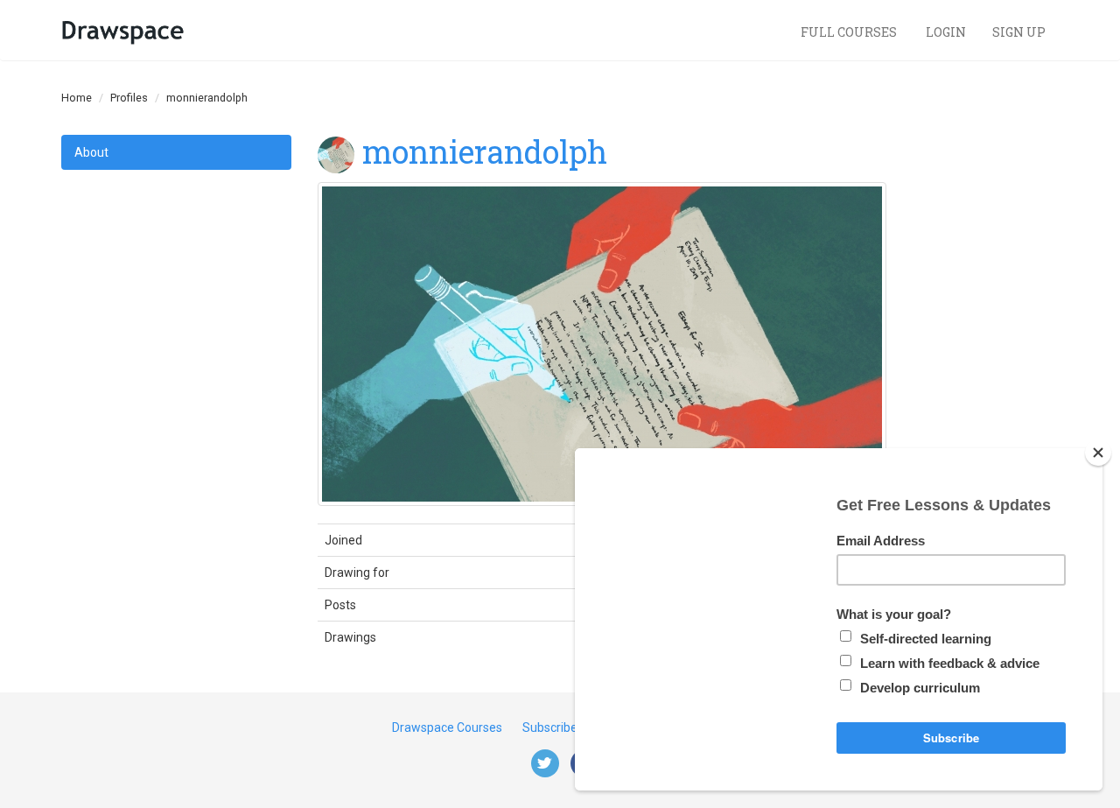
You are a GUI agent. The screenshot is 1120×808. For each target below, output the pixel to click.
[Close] (1098, 452)
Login (946, 32)
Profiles (129, 97)
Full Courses (850, 32)
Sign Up (1019, 32)
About (91, 152)
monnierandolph (484, 151)
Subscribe (550, 727)
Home (76, 97)
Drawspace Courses (447, 727)
